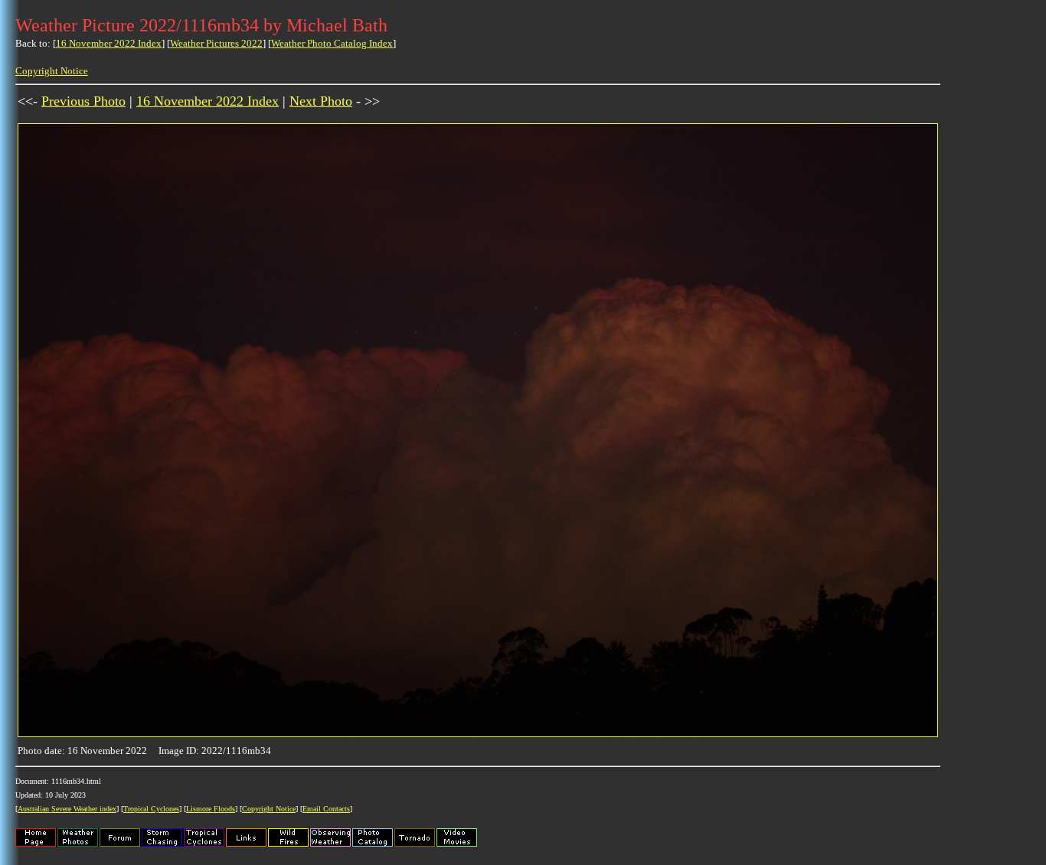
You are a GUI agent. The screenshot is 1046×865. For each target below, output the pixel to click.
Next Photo (320, 101)
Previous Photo (83, 101)
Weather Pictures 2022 (216, 43)
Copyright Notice (51, 71)
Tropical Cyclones (151, 809)
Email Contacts (326, 809)
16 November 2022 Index (109, 43)
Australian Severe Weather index (67, 809)
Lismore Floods (210, 809)
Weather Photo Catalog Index (332, 43)
